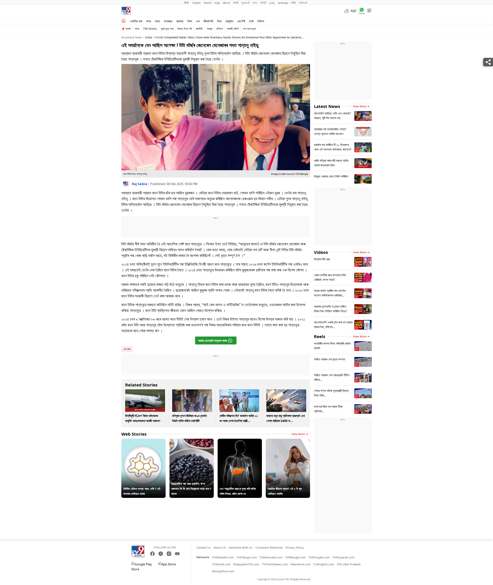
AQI (353, 11)
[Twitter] (160, 553)
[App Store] (169, 567)
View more (298, 434)
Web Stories (134, 434)
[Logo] (126, 11)
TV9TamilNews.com (275, 564)
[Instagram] (169, 553)
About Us (220, 547)
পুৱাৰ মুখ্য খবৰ (167, 28)
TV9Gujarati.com (343, 557)
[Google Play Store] (142, 567)
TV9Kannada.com (271, 557)
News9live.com (300, 564)
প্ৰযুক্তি (229, 21)
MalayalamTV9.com (246, 564)
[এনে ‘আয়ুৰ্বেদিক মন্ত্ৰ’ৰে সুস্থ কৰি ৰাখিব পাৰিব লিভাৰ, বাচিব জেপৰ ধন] (240, 441)
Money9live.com (223, 571)
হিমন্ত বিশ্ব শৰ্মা (184, 28)
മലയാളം (283, 2)
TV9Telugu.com (246, 557)
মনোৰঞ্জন (168, 21)
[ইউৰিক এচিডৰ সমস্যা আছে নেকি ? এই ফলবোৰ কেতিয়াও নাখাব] (143, 441)
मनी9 (293, 2)
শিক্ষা (189, 21)
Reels (319, 336)
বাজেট (128, 28)
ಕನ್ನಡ (217, 2)
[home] (123, 21)
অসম (148, 21)
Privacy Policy (294, 547)
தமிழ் (272, 2)
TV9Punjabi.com (319, 557)
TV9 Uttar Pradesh (349, 564)
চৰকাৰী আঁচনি (233, 28)
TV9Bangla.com (295, 557)
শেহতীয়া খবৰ (136, 21)
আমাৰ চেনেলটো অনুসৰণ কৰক (212, 340)
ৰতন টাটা (127, 349)
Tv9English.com (323, 564)
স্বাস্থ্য (209, 28)
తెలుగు (226, 2)
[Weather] (347, 10)
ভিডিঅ (260, 21)
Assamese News (131, 37)
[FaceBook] (152, 553)
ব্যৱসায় (179, 21)
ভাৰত (157, 21)
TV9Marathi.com (223, 557)
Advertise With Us (240, 547)
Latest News (327, 106)
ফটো (251, 21)
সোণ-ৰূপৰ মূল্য (249, 28)
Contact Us (203, 547)
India (148, 37)
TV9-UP (303, 2)
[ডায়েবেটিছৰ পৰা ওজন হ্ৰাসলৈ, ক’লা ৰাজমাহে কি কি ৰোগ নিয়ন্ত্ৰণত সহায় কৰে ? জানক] (191, 441)
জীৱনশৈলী (208, 21)
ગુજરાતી (245, 2)
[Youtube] (177, 553)
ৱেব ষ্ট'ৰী (241, 21)
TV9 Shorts (150, 28)
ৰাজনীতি (199, 28)
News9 (207, 2)
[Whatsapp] (360, 10)
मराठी (235, 2)
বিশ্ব (219, 21)
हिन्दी (186, 2)
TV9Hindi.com (221, 564)
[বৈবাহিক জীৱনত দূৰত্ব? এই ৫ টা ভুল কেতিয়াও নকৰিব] (288, 441)
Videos (321, 252)
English (196, 2)
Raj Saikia (140, 184)
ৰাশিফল (219, 28)
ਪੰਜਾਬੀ (263, 2)
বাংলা (255, 2)
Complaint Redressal (269, 547)
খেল (198, 21)
